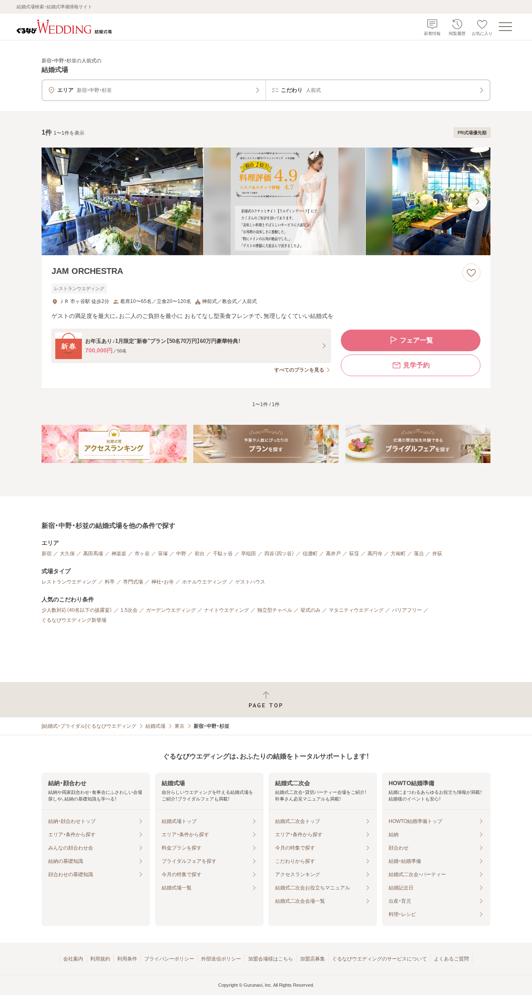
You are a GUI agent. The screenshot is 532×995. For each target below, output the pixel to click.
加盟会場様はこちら (270, 959)
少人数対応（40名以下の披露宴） (77, 610)
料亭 (110, 582)
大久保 (67, 554)
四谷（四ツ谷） (279, 554)
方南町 (398, 554)
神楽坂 (118, 554)
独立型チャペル (274, 610)
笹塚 (163, 554)
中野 (181, 554)
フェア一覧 (416, 340)
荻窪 (354, 554)
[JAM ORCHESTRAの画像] (266, 201)
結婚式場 (155, 726)
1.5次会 (129, 610)
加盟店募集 (312, 959)
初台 (199, 554)
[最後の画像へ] (477, 202)
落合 (419, 554)
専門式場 (133, 582)
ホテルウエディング (204, 582)
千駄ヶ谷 (223, 554)
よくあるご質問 (451, 959)
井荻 (437, 554)
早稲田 (248, 554)
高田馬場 (93, 554)
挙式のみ (310, 610)
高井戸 (333, 554)
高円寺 (374, 554)
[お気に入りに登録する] (471, 273)
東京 (180, 726)
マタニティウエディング (356, 610)
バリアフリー (407, 610)
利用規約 (100, 959)
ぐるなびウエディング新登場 (74, 620)
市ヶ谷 (142, 554)
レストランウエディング (69, 582)
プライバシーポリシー (169, 959)
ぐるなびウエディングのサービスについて (379, 959)
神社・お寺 (162, 582)
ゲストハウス (250, 582)
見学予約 (416, 365)
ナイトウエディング (226, 610)
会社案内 (73, 959)
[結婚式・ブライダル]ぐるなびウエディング (89, 726)
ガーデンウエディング (171, 610)
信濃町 (310, 554)
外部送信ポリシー (221, 959)
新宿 (47, 554)
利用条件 (127, 959)
